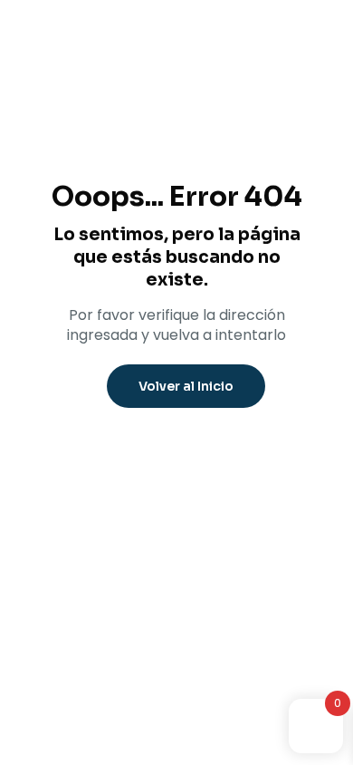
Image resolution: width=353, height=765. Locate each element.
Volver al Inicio (186, 386)
